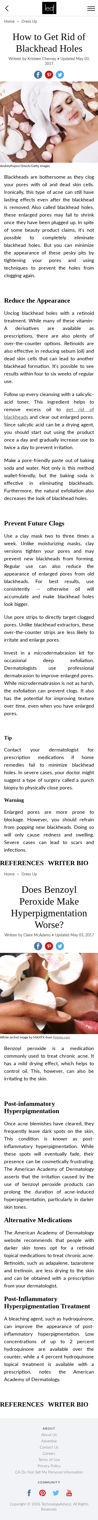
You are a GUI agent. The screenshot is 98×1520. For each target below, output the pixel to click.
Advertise (49, 1441)
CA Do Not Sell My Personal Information (49, 1472)
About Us (49, 1435)
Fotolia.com (61, 1037)
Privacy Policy (49, 1466)
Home (9, 22)
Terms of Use (49, 1460)
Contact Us (49, 1447)
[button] (38, 75)
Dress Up (29, 22)
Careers (49, 1454)
